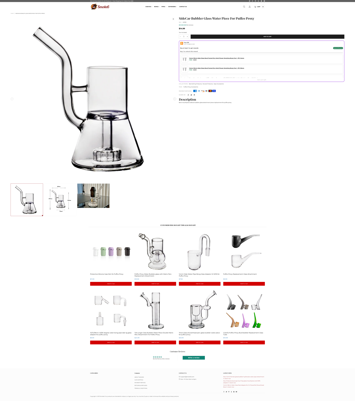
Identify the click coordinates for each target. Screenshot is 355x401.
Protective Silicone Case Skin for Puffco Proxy (106, 274)
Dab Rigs (148, 6)
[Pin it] (194, 95)
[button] (12, 99)
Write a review (194, 358)
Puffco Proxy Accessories (191, 87)
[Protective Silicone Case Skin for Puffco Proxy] (111, 251)
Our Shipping (139, 380)
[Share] (188, 95)
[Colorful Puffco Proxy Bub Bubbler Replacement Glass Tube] (244, 310)
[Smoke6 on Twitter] (226, 392)
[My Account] (250, 7)
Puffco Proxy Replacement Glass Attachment (240, 274)
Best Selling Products (195, 84)
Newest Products (208, 84)
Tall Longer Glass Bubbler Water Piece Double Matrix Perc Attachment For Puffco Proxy (154, 333)
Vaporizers (172, 6)
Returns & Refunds (141, 385)
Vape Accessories (219, 84)
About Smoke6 (139, 377)
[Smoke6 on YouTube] (236, 392)
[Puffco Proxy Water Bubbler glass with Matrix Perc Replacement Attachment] (155, 251)
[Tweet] (191, 95)
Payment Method (140, 382)
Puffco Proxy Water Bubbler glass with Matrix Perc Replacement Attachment (153, 275)
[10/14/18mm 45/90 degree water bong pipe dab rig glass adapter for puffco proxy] (111, 310)
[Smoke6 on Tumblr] (231, 392)
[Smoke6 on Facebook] (224, 392)
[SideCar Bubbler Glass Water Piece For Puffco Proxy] (93, 99)
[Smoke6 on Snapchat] (234, 392)
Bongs (156, 6)
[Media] (173, 19)
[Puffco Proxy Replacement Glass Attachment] (244, 251)
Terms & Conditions (141, 388)
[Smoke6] (100, 6)
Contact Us (183, 6)
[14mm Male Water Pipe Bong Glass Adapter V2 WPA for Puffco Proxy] (199, 251)
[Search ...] (244, 7)
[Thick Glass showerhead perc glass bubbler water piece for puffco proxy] (199, 310)
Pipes (163, 6)
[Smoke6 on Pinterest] (229, 392)
